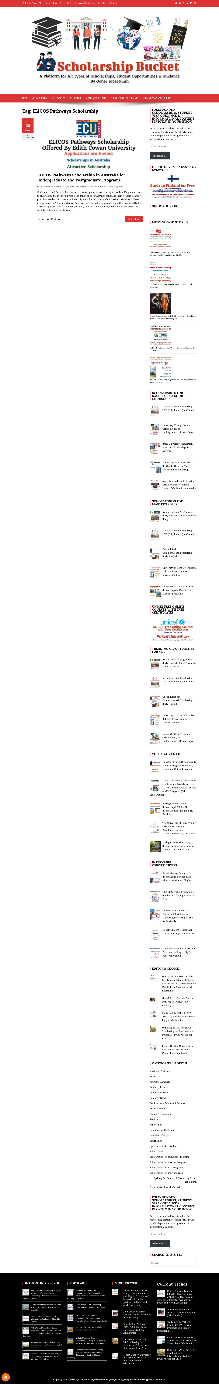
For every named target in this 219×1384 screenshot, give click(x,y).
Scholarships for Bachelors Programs (71, 186)
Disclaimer (102, 3)
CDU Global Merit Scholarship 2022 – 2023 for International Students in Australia (46, 1307)
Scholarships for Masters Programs (106, 186)
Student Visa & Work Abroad (157, 98)
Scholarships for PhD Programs (166, 1167)
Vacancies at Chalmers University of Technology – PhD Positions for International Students (46, 1356)
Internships (75, 98)
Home (47, 3)
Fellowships (58, 98)
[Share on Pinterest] (55, 220)
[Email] (59, 220)
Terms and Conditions (85, 3)
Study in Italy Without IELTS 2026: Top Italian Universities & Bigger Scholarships (178, 1017)
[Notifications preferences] (5, 1377)
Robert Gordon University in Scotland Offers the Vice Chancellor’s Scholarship (177, 1050)
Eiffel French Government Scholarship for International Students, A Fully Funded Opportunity (91, 1318)
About (55, 3)
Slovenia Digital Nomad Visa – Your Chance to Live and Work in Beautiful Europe (46, 1345)
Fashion (154, 1119)
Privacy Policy (66, 3)
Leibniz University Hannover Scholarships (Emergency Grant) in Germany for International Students (90, 1340)
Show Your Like (165, 206)
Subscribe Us (160, 155)
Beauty (153, 1076)
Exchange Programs (160, 1114)
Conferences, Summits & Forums (167, 1103)
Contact (113, 3)
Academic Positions (96, 98)
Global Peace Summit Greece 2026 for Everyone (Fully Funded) (178, 1002)
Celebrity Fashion (159, 1087)
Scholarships (39, 98)
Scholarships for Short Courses (166, 1172)
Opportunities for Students (124, 98)
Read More (134, 219)
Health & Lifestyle (159, 1135)
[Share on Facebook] (48, 220)
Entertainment (158, 1108)
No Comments (29, 136)
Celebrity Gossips (159, 1092)
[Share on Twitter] (52, 219)
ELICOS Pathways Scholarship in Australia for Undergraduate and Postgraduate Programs (81, 178)
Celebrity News (158, 1097)
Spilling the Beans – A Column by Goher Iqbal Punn (175, 1180)
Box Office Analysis (160, 1081)
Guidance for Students (162, 1130)
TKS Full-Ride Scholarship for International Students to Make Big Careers (45, 1319)
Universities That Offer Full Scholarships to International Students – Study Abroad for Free (136, 1344)
